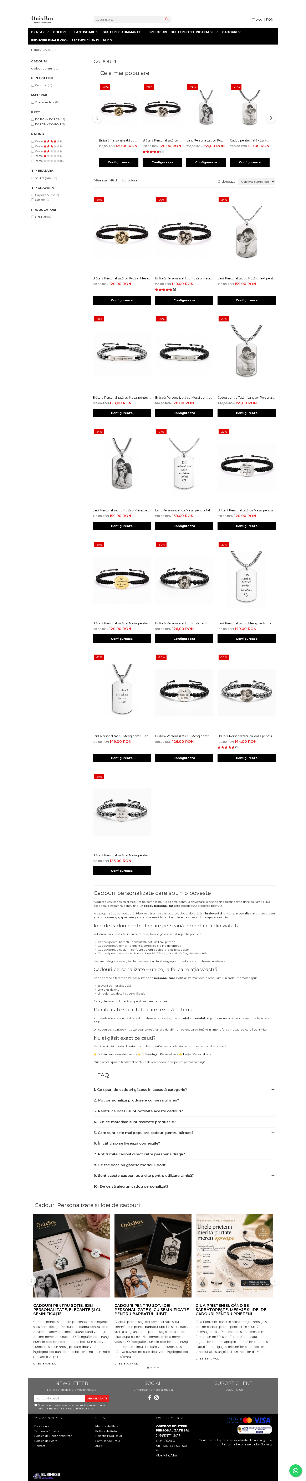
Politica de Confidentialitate (76, 1408)
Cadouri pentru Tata (44, 68)
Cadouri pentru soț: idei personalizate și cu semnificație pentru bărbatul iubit (151, 1309)
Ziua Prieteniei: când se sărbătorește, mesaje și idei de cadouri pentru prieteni (231, 1309)
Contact (39, 1446)
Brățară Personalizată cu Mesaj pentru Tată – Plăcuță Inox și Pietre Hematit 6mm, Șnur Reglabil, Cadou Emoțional (122, 397)
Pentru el (41, 85)
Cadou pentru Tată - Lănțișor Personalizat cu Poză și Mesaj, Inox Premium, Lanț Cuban (250, 140)
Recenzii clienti (85, 40)
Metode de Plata (106, 1426)
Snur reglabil (43, 178)
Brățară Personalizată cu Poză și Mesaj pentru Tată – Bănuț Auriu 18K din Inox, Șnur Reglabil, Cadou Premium (118, 140)
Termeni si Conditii (46, 1431)
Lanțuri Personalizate (197, 1054)
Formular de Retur (107, 1441)
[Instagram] (156, 1397)
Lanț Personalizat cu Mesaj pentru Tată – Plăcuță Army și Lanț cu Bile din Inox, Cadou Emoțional (184, 510)
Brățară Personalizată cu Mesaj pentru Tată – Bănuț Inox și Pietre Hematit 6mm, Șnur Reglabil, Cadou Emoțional (122, 855)
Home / (36, 49)
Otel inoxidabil (45, 102)
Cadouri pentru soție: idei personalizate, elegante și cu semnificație (67, 1309)
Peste (39, 141)
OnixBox (41, 216)
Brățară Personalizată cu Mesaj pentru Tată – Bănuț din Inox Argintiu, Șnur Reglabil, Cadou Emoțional (247, 510)
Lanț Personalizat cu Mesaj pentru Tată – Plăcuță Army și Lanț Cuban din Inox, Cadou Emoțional (247, 623)
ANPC (99, 1446)
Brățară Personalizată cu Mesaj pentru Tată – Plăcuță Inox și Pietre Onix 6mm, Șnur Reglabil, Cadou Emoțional (184, 397)
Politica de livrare (45, 1441)
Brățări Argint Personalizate (160, 1054)
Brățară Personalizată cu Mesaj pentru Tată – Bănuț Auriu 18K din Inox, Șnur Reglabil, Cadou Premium (122, 623)
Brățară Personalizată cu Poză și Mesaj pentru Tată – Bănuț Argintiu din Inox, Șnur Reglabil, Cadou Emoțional (162, 140)
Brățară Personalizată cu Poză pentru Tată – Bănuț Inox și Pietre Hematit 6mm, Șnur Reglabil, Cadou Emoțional (247, 736)
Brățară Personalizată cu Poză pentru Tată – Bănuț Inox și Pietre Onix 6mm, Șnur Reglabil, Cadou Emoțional (184, 623)
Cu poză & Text (45, 195)
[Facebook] (149, 1397)
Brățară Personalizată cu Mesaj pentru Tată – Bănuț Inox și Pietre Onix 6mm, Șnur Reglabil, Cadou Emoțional (184, 736)
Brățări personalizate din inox (117, 1054)
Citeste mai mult (45, 1363)
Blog (107, 40)
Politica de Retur (106, 1431)
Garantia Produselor (108, 1436)
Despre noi (41, 1426)
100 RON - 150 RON (47, 119)
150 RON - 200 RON (48, 124)
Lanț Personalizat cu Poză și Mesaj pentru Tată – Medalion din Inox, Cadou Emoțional (206, 140)
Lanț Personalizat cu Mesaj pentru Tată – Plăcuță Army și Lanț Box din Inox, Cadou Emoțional (122, 736)
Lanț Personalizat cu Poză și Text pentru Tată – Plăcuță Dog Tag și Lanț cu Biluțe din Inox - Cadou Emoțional (247, 278)
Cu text (40, 199)
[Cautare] (167, 19)
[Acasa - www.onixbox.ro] (52, 19)
